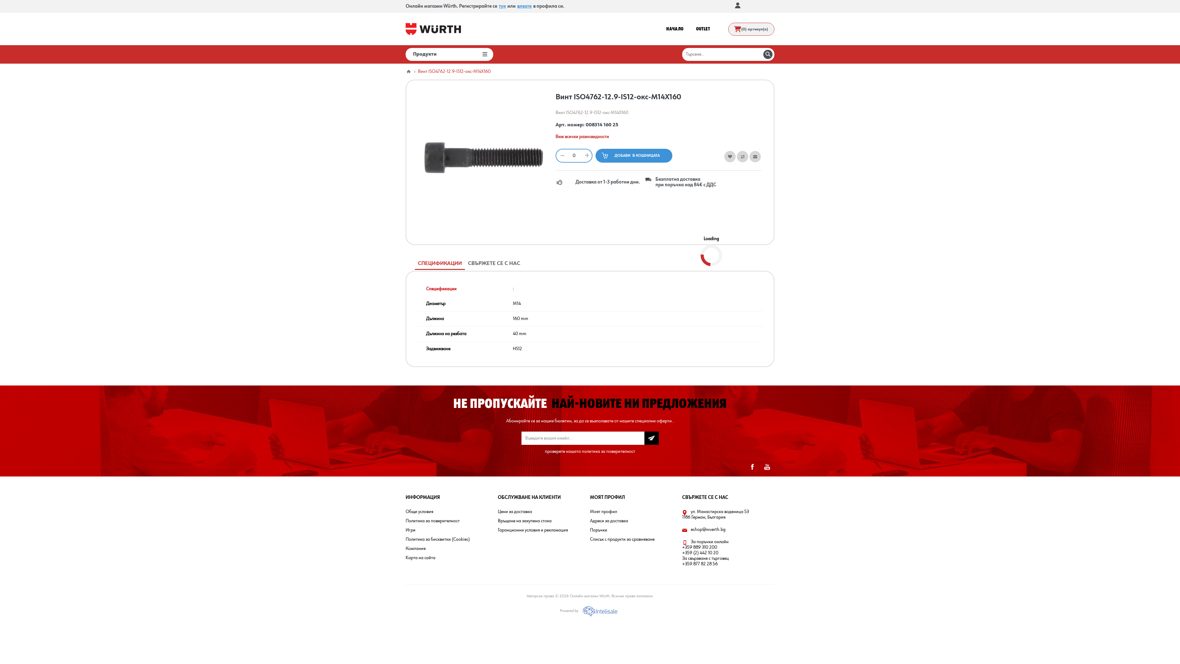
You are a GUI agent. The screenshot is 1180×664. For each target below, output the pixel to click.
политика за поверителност (608, 451)
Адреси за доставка (609, 521)
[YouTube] (767, 467)
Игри (410, 530)
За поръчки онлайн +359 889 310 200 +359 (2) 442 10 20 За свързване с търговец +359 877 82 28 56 (705, 553)
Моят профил (603, 511)
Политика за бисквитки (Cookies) (438, 539)
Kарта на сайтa (420, 557)
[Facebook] (752, 467)
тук (502, 6)
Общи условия (419, 511)
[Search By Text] (768, 54)
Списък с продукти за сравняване (622, 539)
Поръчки (598, 530)
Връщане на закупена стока (525, 521)
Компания (416, 548)
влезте (524, 6)
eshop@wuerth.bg (708, 529)
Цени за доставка (515, 511)
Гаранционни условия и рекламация (533, 530)
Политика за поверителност (433, 521)
